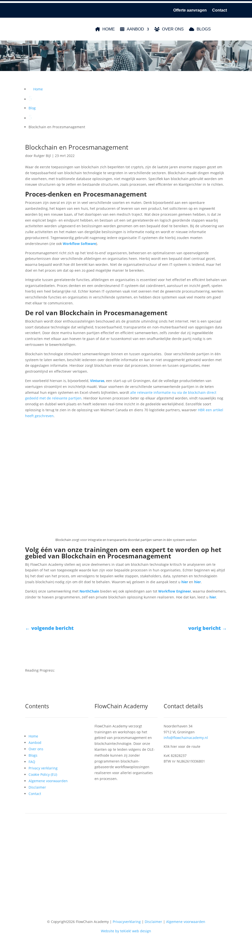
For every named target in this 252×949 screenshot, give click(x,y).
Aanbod (135, 29)
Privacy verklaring (43, 768)
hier (197, 582)
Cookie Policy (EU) (43, 774)
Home (108, 29)
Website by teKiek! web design (126, 931)
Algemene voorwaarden (48, 781)
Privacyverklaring (127, 921)
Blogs (204, 29)
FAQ (32, 761)
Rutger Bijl (42, 155)
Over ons (173, 29)
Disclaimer (37, 787)
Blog (32, 108)
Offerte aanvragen (190, 10)
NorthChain (89, 591)
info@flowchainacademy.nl (186, 737)
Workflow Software (79, 243)
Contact (219, 10)
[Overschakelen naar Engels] (228, 29)
